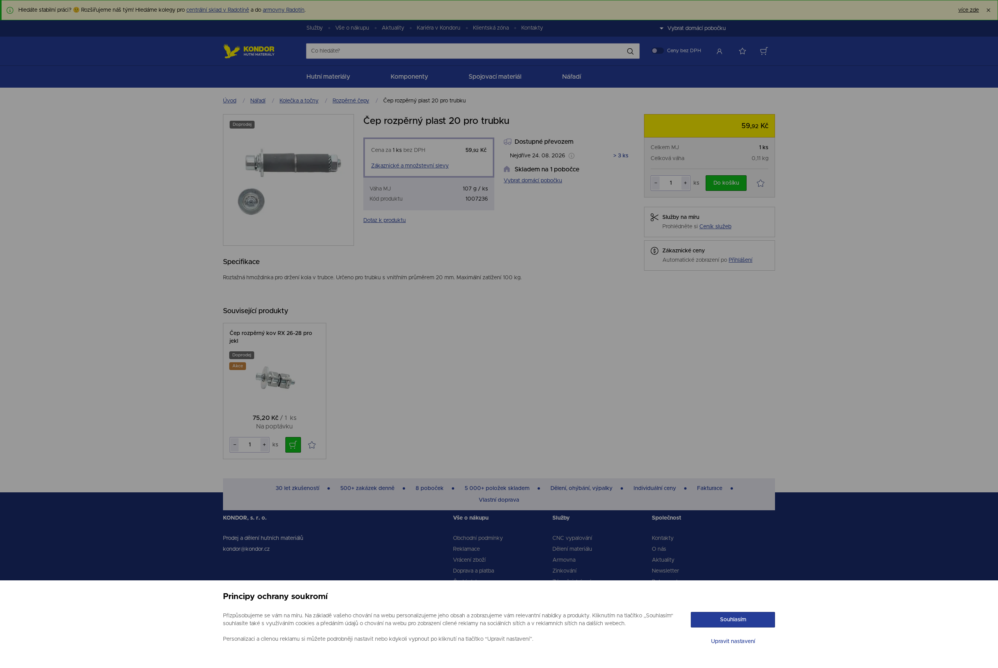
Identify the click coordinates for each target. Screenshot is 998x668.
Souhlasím (733, 619)
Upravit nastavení (733, 641)
